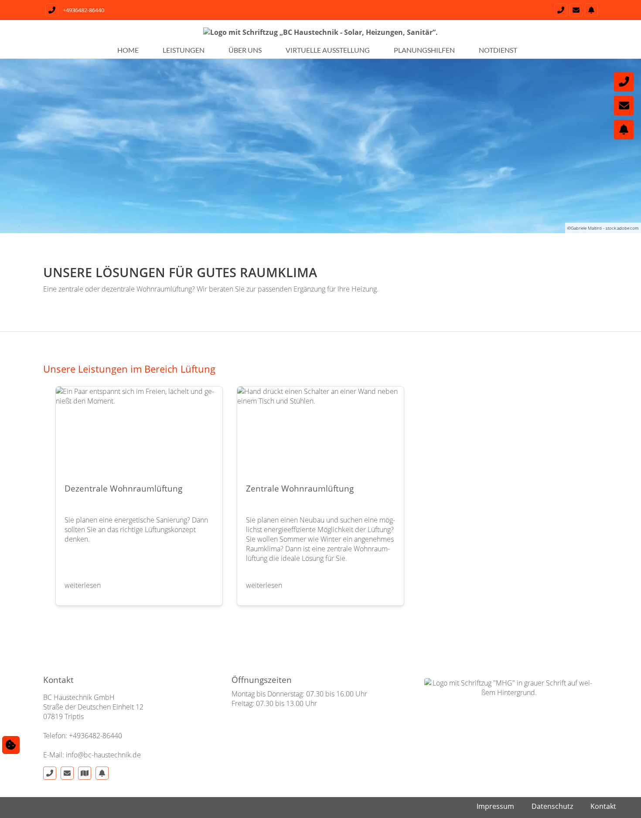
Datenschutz (552, 806)
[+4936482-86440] (559, 10)
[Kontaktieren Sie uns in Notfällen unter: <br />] (590, 10)
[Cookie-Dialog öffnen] (11, 745)
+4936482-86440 (83, 10)
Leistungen (184, 50)
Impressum (495, 806)
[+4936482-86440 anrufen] (50, 10)
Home (128, 50)
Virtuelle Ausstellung (328, 50)
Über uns (245, 50)
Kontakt (603, 806)
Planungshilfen (424, 50)
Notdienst (498, 50)
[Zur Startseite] (320, 36)
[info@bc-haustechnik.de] (575, 10)
